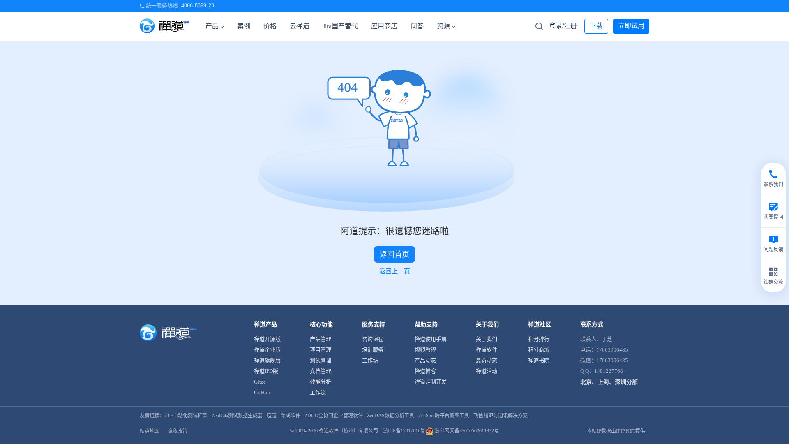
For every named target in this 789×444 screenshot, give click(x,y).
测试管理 (320, 360)
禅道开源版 (267, 339)
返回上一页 (394, 271)
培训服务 (372, 350)
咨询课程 (372, 339)
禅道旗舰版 (267, 360)
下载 (596, 25)
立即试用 (631, 25)
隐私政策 (177, 431)
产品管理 (320, 339)
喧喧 (272, 416)
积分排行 (538, 339)
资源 (443, 26)
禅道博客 (425, 371)
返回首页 (394, 254)
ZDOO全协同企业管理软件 (334, 416)
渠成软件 (290, 416)
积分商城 (538, 350)
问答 (417, 26)
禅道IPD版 (266, 371)
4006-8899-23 (197, 5)
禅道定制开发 (431, 382)
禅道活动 (486, 371)
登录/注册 (563, 25)
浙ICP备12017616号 (404, 431)
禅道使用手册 (431, 339)
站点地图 (149, 431)
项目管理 (320, 350)
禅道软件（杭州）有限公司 (348, 431)
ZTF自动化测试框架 (186, 416)
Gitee (260, 382)
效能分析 (320, 382)
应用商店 (384, 26)
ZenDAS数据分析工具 (390, 416)
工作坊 (370, 360)
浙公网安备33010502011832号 (466, 431)
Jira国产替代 (340, 26)
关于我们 (486, 339)
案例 (243, 26)
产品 (212, 26)
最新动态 (486, 360)
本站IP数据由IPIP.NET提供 (616, 431)
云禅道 (299, 26)
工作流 (318, 392)
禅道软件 (486, 350)
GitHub (262, 392)
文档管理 (320, 371)
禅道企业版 (267, 350)
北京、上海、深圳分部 (609, 382)
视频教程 (425, 350)
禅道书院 (538, 360)
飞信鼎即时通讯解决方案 (500, 416)
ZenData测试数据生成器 (237, 416)
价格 (270, 26)
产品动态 (425, 360)
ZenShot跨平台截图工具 (443, 416)
